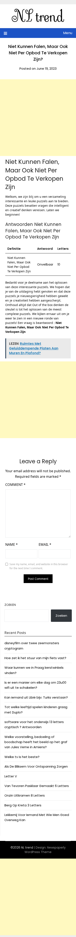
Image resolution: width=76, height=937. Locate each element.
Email (45, 544)
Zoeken (10, 604)
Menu (67, 32)
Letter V (10, 776)
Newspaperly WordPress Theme (45, 849)
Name (11, 544)
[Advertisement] (38, 117)
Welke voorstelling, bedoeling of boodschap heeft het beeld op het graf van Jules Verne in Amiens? (35, 742)
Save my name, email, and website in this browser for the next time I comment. (39, 566)
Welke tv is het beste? (21, 757)
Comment (15, 484)
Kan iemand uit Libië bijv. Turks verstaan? (36, 697)
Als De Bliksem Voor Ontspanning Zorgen (36, 766)
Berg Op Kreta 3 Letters (22, 805)
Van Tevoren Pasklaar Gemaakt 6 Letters (36, 786)
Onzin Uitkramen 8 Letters (24, 795)
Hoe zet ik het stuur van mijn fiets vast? (35, 658)
